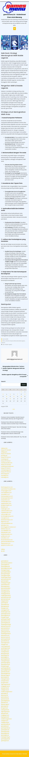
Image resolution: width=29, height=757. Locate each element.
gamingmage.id (5, 662)
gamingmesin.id (5, 728)
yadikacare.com (5, 536)
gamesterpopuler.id (6, 563)
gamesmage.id (5, 675)
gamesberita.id (5, 628)
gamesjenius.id (5, 586)
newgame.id (4, 644)
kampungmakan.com (7, 498)
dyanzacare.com (5, 543)
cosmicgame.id (5, 646)
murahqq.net (4, 459)
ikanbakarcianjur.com (7, 520)
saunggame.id (5, 610)
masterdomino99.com (7, 466)
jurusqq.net (4, 455)
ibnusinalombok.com (6, 539)
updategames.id (5, 633)
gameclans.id (5, 697)
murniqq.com (4, 475)
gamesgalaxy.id (5, 622)
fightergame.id (5, 711)
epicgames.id (5, 688)
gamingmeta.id (5, 664)
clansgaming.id (5, 661)
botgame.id (4, 708)
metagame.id (5, 710)
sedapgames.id (5, 593)
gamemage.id (5, 704)
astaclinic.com (5, 538)
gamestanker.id (5, 724)
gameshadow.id (5, 599)
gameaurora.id (5, 635)
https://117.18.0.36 (6, 450)
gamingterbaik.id (5, 572)
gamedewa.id (5, 604)
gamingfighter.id (5, 670)
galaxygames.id (5, 631)
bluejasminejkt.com (6, 505)
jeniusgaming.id (5, 573)
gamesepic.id (5, 677)
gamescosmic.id (5, 626)
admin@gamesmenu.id (14, 359)
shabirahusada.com (6, 534)
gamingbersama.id (6, 568)
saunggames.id (5, 592)
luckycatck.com (5, 500)
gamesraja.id (4, 581)
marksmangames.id (6, 691)
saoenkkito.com (5, 494)
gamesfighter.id (5, 673)
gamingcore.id (5, 731)
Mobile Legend (21, 340)
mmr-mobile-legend (7, 344)
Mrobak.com (4, 507)
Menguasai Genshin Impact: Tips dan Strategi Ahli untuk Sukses (13, 427)
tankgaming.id (5, 722)
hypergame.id (5, 717)
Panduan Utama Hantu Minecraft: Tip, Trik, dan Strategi (14, 437)
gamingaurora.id (5, 613)
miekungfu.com (5, 509)
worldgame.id (5, 651)
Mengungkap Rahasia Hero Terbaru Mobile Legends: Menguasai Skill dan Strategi (14, 368)
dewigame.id (4, 608)
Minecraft (16, 340)
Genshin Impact (9, 340)
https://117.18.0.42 (6, 457)
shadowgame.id (5, 612)
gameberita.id (5, 641)
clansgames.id (5, 679)
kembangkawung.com (7, 516)
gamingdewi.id (5, 564)
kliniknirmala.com (5, 529)
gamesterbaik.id (5, 588)
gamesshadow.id (6, 579)
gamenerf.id (4, 695)
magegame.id (5, 715)
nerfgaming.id (5, 666)
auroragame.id (5, 642)
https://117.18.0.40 (6, 472)
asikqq (3, 549)
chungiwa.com (5, 518)
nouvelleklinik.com (6, 530)
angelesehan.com (6, 503)
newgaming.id (5, 617)
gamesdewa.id (5, 584)
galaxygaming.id (5, 619)
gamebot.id (4, 702)
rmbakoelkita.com (6, 501)
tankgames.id (5, 690)
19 (10, 399)
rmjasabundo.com (6, 512)
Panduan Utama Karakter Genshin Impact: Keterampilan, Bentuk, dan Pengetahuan (12, 418)
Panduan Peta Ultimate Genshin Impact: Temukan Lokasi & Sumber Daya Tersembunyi (13, 422)
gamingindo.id (5, 733)
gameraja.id (4, 602)
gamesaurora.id (5, 621)
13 (13, 396)
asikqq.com (4, 448)
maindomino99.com (6, 463)
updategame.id (5, 648)
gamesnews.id (5, 630)
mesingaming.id (5, 737)
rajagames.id (4, 601)
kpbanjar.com (5, 525)
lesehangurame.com (7, 487)
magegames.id (5, 686)
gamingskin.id (5, 657)
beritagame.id (5, 650)
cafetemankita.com (6, 510)
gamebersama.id (6, 597)
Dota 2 (4, 340)
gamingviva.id (5, 740)
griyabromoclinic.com (7, 545)
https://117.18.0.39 (6, 453)
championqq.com (6, 470)
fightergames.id (5, 684)
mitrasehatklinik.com (6, 523)
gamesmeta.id (5, 671)
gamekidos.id (4, 726)
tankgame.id (4, 720)
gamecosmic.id (5, 637)
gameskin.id (4, 693)
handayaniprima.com (7, 496)
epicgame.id (4, 713)
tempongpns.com (6, 490)
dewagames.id (5, 590)
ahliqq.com (4, 452)
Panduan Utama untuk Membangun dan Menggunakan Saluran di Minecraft (12, 432)
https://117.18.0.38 (6, 464)
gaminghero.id (5, 729)
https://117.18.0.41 (5, 461)
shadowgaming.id (6, 577)
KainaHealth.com (6, 532)
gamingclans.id (5, 659)
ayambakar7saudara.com (8, 489)
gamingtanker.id (5, 668)
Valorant (3, 342)
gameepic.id (4, 706)
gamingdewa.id (5, 566)
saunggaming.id (5, 575)
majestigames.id (5, 595)
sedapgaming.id (5, 582)
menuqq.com (5, 477)
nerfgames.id (4, 680)
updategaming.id (6, 624)
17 (3, 399)
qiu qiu (3, 551)
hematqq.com (5, 473)
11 (6, 396)
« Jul (13, 409)
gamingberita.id (5, 615)
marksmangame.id (6, 719)
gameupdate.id (5, 639)
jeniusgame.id (5, 653)
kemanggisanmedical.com (8, 527)
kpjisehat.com (5, 521)
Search (3, 381)
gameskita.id (4, 561)
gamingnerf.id (5, 655)
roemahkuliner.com (6, 492)
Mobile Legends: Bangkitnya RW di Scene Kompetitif (14, 375)
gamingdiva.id (5, 735)
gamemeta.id (5, 699)
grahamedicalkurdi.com (7, 541)
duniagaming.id (5, 570)
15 (21, 396)
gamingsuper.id (5, 739)
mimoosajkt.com (5, 514)
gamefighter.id (5, 700)
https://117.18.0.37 (6, 468)
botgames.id (4, 682)
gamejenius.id (5, 606)
